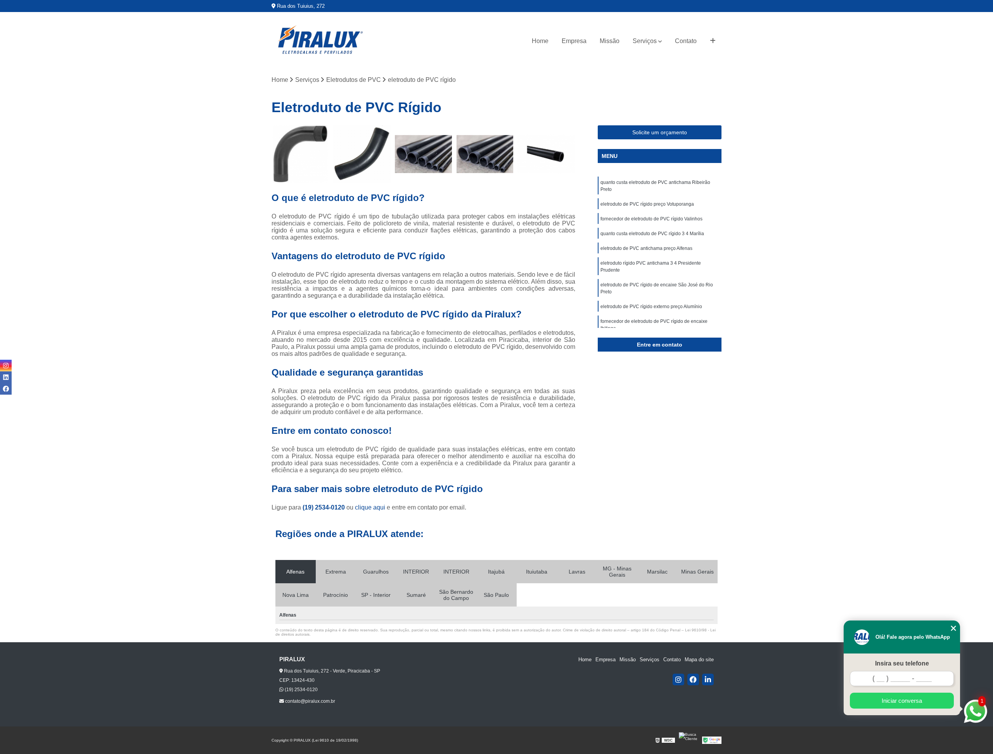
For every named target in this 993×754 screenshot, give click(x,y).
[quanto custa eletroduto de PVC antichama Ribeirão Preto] (300, 154)
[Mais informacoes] (712, 41)
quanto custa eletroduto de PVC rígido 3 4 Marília (652, 233)
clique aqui (370, 507)
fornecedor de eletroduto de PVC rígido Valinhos (651, 219)
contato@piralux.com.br (309, 701)
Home (540, 41)
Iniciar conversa (902, 700)
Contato (686, 41)
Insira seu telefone (902, 663)
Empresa (574, 41)
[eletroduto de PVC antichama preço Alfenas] (546, 154)
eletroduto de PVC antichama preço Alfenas (646, 248)
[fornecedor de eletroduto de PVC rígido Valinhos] (423, 154)
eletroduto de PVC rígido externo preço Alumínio (651, 306)
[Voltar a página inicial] (320, 41)
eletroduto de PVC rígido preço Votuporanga (647, 204)
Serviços (645, 41)
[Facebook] (693, 679)
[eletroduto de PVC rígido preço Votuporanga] (362, 154)
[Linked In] (708, 679)
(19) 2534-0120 (324, 507)
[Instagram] (678, 679)
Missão (609, 41)
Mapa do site (699, 659)
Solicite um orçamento (659, 132)
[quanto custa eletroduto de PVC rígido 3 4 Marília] (485, 154)
